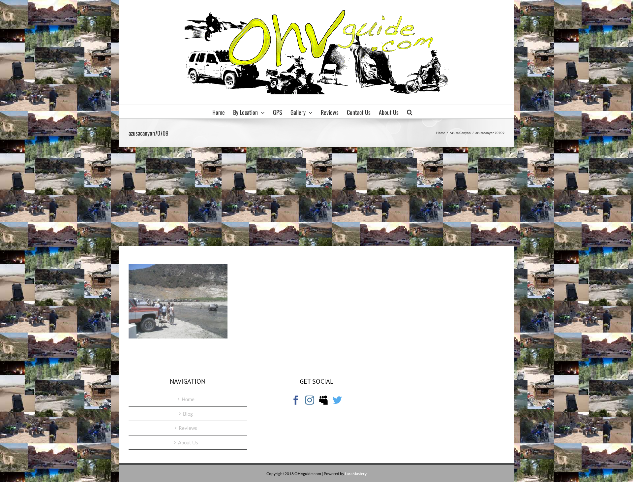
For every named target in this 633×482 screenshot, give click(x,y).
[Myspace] (323, 400)
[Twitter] (337, 400)
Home (188, 399)
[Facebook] (295, 400)
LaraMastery (356, 473)
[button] (409, 111)
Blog (188, 414)
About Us (188, 442)
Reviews (188, 428)
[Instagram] (309, 400)
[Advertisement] (316, 196)
